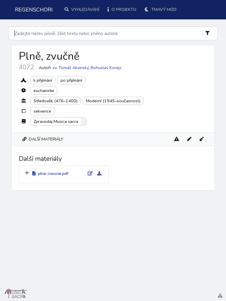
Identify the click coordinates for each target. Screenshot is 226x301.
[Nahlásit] (176, 139)
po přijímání (71, 80)
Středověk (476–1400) (55, 101)
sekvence (42, 111)
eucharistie (44, 90)
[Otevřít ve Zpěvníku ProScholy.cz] (201, 139)
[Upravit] (189, 139)
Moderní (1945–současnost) (113, 101)
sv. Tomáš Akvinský (71, 68)
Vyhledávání (84, 9)
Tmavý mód (163, 9)
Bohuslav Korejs (106, 68)
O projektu (123, 9)
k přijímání (43, 80)
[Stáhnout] (96, 173)
